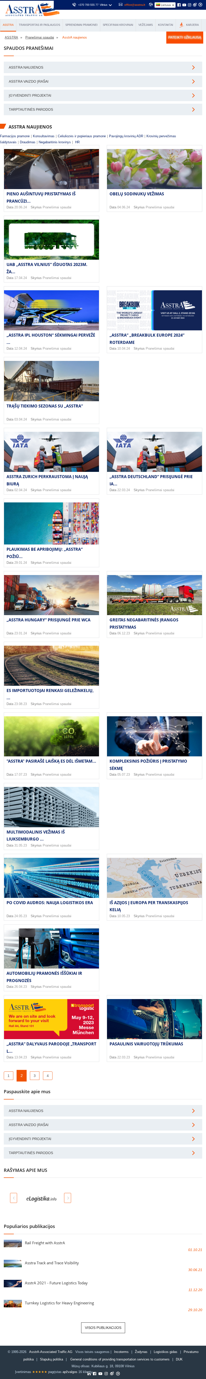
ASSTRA (8, 24)
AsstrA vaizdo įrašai (28, 81)
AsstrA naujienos (26, 67)
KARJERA (192, 24)
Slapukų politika (52, 1359)
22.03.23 (123, 1057)
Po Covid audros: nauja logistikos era (50, 902)
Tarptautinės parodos (31, 109)
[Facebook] (179, 5)
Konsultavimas (44, 136)
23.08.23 (20, 704)
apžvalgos (70, 1372)
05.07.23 (123, 774)
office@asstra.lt (134, 4)
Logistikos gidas (165, 1352)
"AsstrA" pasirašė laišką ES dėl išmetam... (51, 761)
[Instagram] (189, 5)
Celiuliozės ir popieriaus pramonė (82, 136)
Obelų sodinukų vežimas (137, 194)
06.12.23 (123, 633)
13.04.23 (20, 1057)
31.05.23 (20, 845)
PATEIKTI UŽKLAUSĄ (184, 37)
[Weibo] (195, 5)
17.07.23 (20, 774)
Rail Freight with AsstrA (45, 1242)
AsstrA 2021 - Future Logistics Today (56, 1282)
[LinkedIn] (89, 1373)
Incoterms (121, 1352)
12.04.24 (20, 348)
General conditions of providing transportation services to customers (120, 1359)
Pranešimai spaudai (57, 207)
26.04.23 (20, 987)
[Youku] (200, 5)
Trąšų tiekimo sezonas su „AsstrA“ (45, 406)
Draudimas (27, 142)
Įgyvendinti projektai (30, 95)
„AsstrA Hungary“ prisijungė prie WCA (48, 620)
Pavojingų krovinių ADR (126, 136)
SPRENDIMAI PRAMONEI (81, 24)
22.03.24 (123, 490)
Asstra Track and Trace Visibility (52, 1262)
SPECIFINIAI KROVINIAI (118, 24)
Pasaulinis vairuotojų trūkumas (146, 1044)
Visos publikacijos (103, 1328)
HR (77, 142)
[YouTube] (184, 5)
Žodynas (141, 1352)
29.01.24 (20, 563)
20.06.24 (20, 207)
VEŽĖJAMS (145, 24)
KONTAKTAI (165, 24)
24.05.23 (20, 916)
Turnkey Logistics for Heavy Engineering (59, 1302)
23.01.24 (20, 633)
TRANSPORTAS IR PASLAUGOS (39, 24)
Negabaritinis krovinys (55, 142)
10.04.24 (123, 348)
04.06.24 (123, 207)
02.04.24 (20, 490)
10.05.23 (123, 916)
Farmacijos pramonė (15, 136)
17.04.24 (20, 278)
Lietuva (166, 5)
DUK (179, 1359)
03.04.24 (20, 419)
